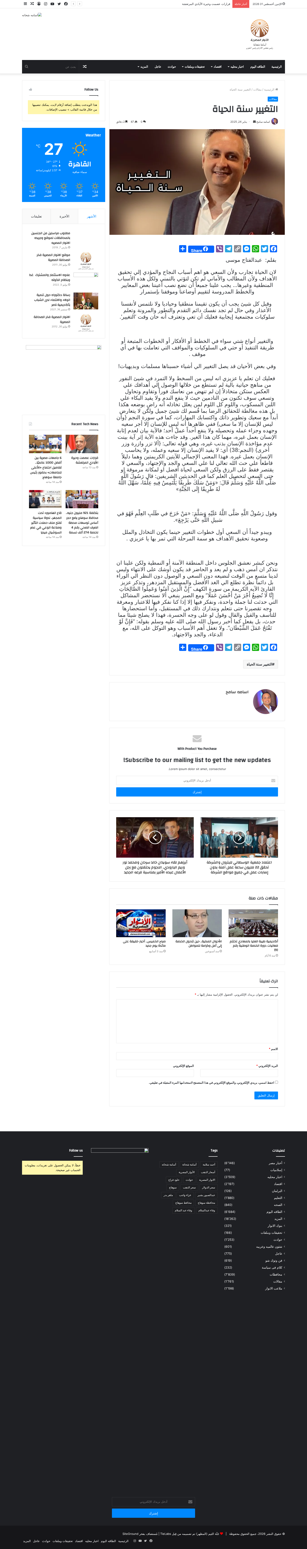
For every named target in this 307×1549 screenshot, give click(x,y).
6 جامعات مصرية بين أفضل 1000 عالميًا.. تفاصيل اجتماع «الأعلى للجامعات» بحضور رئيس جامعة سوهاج (46, 467)
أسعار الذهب (208, 1172)
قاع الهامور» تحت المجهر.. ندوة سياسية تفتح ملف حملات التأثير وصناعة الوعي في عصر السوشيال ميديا (46, 522)
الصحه (278, 1205)
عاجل (158, 66)
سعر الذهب (189, 1187)
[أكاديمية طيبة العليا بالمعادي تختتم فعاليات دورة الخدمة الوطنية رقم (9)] (253, 923)
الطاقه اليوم (257, 66)
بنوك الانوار (275, 1225)
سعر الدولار (208, 1187)
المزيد (144, 66)
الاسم (273, 1049)
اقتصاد (218, 66)
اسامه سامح (237, 692)
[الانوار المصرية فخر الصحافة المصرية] (85, 323)
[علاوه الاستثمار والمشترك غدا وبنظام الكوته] (85, 281)
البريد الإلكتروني (267, 1065)
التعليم (278, 1198)
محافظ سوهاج (183, 1202)
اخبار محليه (237, 66)
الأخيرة (64, 216)
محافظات (276, 1274)
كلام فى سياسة (272, 1267)
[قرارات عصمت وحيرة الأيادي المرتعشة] (82, 444)
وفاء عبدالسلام (206, 1210)
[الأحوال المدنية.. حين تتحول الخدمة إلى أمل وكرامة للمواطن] (197, 923)
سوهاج (173, 1187)
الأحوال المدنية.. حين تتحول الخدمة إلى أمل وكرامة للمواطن (199, 944)
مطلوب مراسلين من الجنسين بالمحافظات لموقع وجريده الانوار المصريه (50, 238)
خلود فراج (173, 1179)
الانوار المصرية (207, 1179)
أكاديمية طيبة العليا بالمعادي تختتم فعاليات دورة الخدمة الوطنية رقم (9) (254, 946)
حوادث (172, 66)
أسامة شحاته (169, 1164)
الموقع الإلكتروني (183, 1065)
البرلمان (277, 1191)
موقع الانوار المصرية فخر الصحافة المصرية (53, 257)
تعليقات (36, 216)
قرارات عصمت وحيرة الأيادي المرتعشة (84, 460)
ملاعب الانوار (273, 1288)
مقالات (257, 89)
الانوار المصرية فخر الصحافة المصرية (52, 319)
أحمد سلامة (209, 1164)
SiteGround (130, 1534)
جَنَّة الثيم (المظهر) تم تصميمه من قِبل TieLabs (189, 1534)
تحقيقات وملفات (195, 66)
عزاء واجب (185, 1195)
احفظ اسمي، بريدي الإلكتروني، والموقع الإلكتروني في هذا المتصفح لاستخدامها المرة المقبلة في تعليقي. (211, 1082)
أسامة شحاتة (189, 1164)
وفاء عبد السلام (183, 1210)
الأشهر (91, 216)
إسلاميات (276, 1170)
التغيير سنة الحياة (259, 664)
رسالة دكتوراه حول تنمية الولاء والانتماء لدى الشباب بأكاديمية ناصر (52, 300)
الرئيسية (276, 66)
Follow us (76, 1150)
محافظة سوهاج (206, 1202)
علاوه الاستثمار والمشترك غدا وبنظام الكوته (49, 277)
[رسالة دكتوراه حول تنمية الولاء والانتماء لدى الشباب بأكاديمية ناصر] (85, 301)
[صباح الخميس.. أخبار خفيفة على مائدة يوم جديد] (141, 923)
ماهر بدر (168, 1195)
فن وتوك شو (273, 1260)
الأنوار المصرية (187, 1172)
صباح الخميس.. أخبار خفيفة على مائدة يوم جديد (144, 944)
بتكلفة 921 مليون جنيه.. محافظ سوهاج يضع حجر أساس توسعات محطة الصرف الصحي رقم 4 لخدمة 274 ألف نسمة (82, 522)
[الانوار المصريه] (259, 34)
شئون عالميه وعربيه (269, 1246)
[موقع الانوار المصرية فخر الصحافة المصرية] (85, 261)
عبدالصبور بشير (206, 1195)
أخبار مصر (275, 1163)
